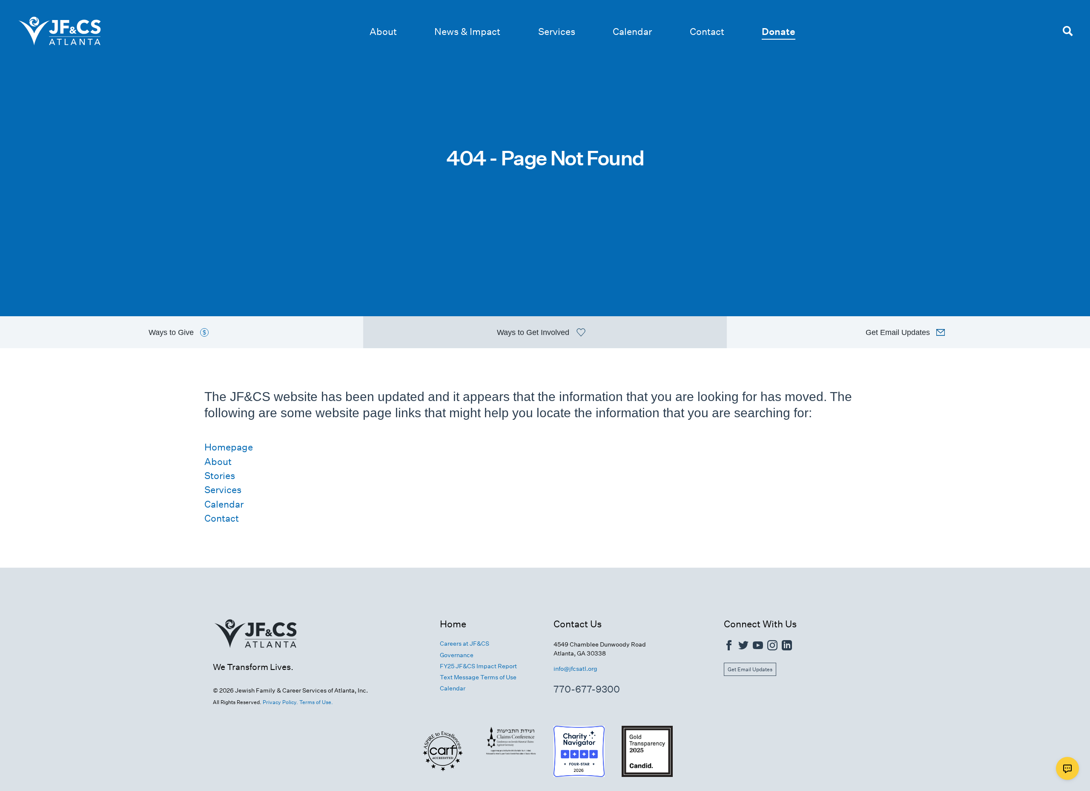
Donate (778, 31)
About (383, 31)
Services (556, 31)
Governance (456, 655)
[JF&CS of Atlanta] (255, 657)
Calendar (632, 31)
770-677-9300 (587, 689)
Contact (707, 31)
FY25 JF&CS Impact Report (478, 666)
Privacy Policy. (280, 702)
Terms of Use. (316, 702)
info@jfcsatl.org (575, 669)
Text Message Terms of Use (478, 677)
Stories (219, 475)
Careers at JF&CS (464, 643)
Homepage (228, 447)
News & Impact (467, 31)
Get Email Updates (750, 669)
